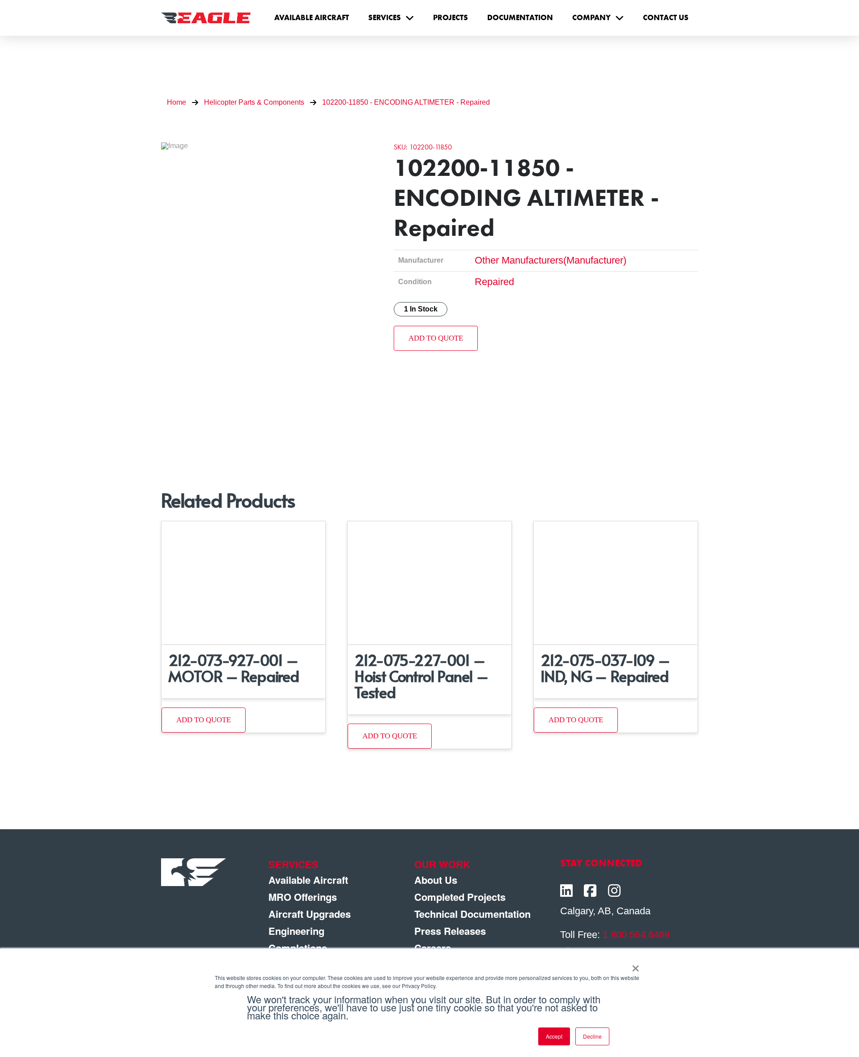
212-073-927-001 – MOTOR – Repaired (233, 667)
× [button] (635, 965)
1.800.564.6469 (636, 934)
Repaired (494, 281)
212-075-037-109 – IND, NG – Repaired (605, 667)
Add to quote (435, 338)
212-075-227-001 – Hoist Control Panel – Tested (421, 676)
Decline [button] (592, 1036)
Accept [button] (554, 1036)
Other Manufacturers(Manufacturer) (550, 260)
